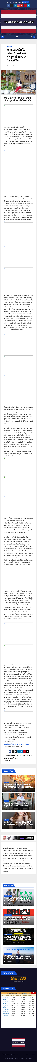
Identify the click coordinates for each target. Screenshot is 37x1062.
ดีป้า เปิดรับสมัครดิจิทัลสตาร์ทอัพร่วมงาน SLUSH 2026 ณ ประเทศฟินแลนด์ (18, 939)
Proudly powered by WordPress (10, 1054)
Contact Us (17, 1058)
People (9, 46)
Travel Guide (29, 1058)
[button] (31, 37)
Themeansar (32, 1054)
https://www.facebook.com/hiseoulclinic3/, (16, 744)
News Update (8, 895)
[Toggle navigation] (17, 37)
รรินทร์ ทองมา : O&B (26, 755)
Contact (11, 1058)
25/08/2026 (9, 903)
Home (6, 1058)
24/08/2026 (9, 961)
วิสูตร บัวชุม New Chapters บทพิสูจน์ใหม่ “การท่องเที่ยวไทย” (18, 804)
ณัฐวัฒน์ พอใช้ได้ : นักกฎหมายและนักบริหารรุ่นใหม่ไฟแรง (11, 758)
